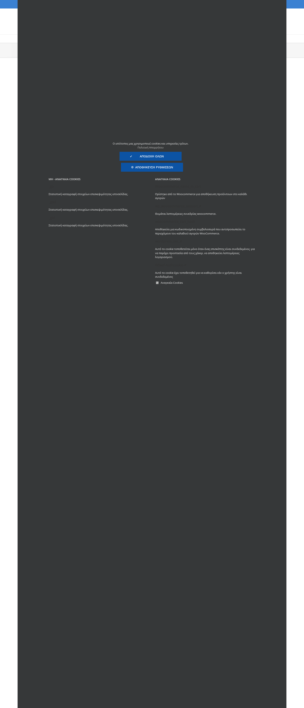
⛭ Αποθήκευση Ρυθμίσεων (152, 167)
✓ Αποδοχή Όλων (150, 156)
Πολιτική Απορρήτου (151, 147)
